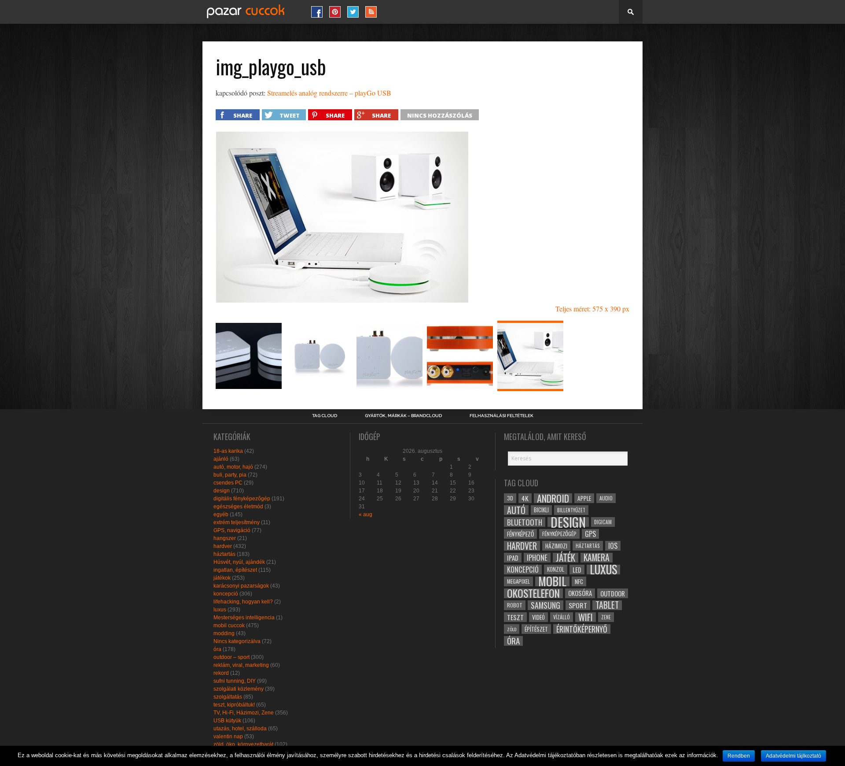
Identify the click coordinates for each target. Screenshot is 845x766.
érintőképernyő (581, 629)
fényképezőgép (559, 533)
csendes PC (227, 483)
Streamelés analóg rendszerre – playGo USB (329, 92)
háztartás (224, 554)
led (577, 569)
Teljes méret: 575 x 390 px (592, 308)
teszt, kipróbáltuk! (234, 705)
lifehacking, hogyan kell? (243, 602)
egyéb (220, 514)
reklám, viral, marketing (241, 665)
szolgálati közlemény (238, 689)
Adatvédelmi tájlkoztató (793, 756)
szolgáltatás (227, 697)
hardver (222, 546)
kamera (597, 557)
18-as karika (228, 451)
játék (565, 557)
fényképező (520, 533)
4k (525, 498)
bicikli (541, 510)
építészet (536, 629)
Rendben (738, 756)
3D (510, 498)
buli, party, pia (229, 475)
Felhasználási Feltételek (501, 416)
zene (606, 617)
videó (538, 617)
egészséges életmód (238, 506)
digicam (603, 521)
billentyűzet (571, 510)
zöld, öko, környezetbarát (243, 744)
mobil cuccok (229, 625)
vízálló (561, 617)
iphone (537, 557)
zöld (511, 629)
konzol (555, 569)
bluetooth (524, 522)
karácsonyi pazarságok (241, 586)
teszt (515, 617)
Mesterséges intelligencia (244, 617)
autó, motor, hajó (233, 467)
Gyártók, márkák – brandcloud (403, 416)
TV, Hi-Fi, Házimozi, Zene (243, 713)
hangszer (224, 538)
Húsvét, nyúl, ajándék (239, 562)
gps (590, 534)
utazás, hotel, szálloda (240, 728)
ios (612, 546)
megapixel (518, 581)
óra (217, 649)
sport (578, 605)
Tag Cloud (324, 416)
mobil (552, 581)
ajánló (220, 459)
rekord (221, 673)
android (553, 498)
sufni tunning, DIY (234, 681)
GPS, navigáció (231, 530)
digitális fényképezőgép (241, 499)
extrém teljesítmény (236, 522)
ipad (512, 557)
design (221, 491)
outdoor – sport (231, 657)
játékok (222, 578)
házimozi (556, 545)
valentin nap (228, 736)
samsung (545, 605)
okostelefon (533, 593)
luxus (219, 610)
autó (516, 510)
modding (224, 633)
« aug (365, 514)
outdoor (612, 593)
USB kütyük (227, 721)
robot (514, 605)
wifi (585, 617)
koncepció (225, 594)
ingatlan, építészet (235, 570)
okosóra (580, 593)
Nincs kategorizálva (237, 641)
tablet (607, 605)
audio (606, 498)
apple (584, 498)
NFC (579, 581)
